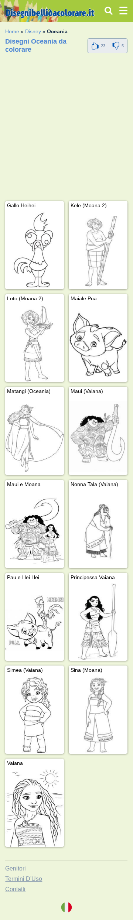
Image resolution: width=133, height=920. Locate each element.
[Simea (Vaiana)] (34, 715)
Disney (33, 31)
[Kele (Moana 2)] (98, 250)
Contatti (15, 889)
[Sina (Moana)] (98, 715)
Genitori (15, 868)
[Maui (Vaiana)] (98, 436)
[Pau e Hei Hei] (34, 622)
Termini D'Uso (23, 879)
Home (12, 31)
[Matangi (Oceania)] (34, 436)
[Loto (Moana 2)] (34, 343)
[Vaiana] (34, 808)
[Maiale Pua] (98, 343)
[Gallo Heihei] (34, 250)
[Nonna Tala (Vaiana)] (98, 529)
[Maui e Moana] (34, 529)
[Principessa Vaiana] (98, 622)
